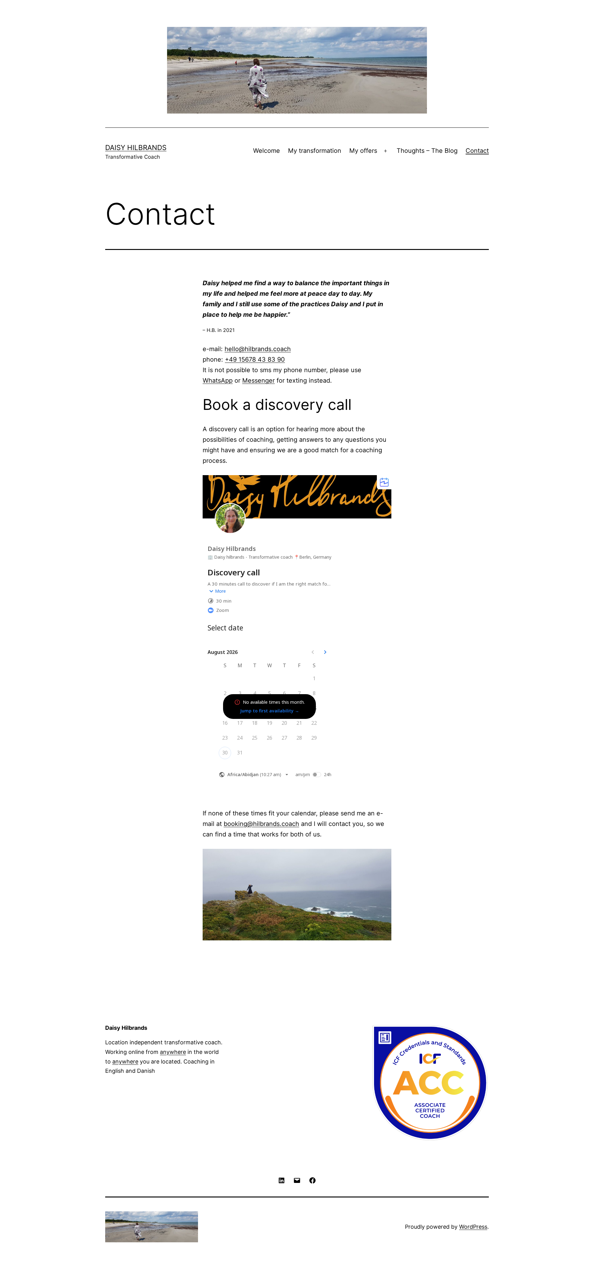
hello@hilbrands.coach (258, 349)
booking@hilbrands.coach (261, 823)
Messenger (258, 380)
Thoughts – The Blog (427, 150)
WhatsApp (218, 380)
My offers (363, 150)
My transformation (314, 150)
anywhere (173, 1052)
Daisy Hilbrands (135, 147)
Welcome (266, 150)
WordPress (473, 1226)
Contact (477, 150)
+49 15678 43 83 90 (255, 359)
